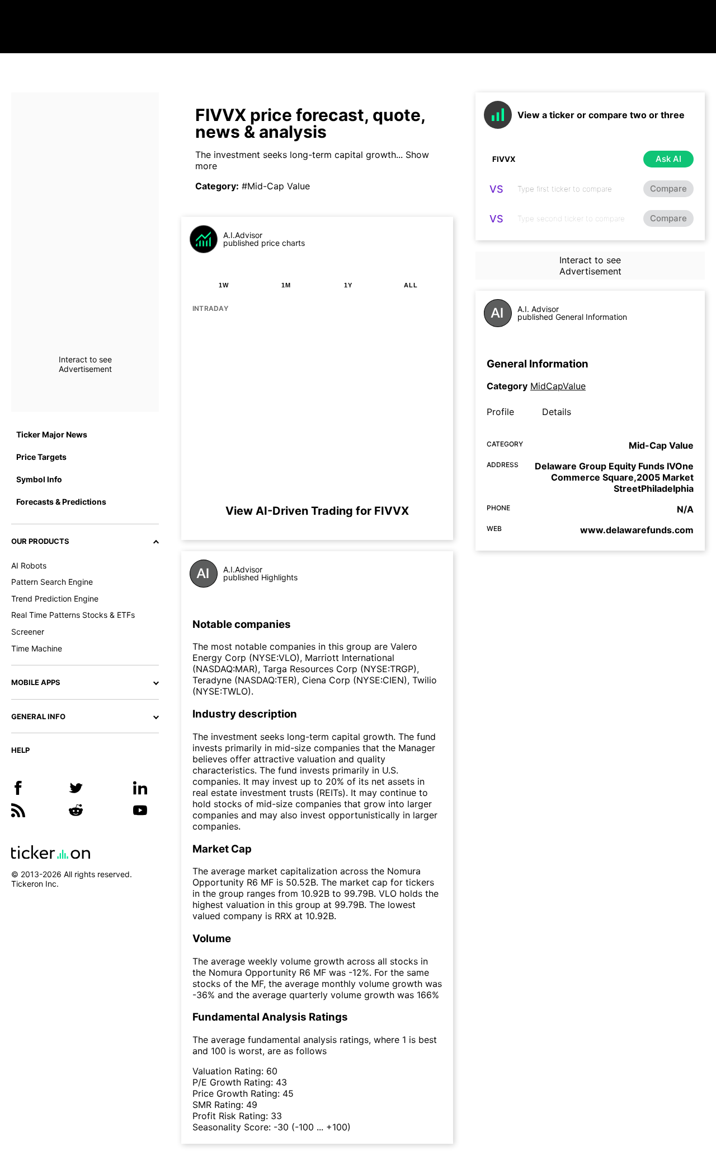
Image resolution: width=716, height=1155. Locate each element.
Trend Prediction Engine (54, 598)
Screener (27, 631)
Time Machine (36, 648)
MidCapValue (558, 386)
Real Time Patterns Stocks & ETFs (73, 615)
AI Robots (28, 565)
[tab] (223, 285)
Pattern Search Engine (52, 581)
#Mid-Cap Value (276, 186)
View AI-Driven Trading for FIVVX (317, 511)
